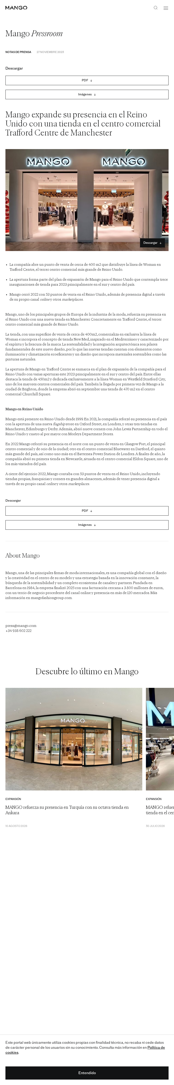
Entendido (87, 1073)
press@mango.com (20, 626)
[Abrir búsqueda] (156, 8)
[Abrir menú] (166, 8)
